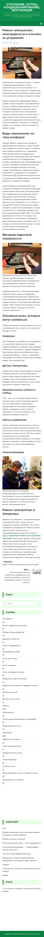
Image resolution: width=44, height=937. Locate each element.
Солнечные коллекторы (11, 746)
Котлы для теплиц (9, 658)
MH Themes (36, 934)
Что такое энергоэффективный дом (16, 853)
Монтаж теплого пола (11, 699)
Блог (4, 828)
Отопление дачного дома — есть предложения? (21, 843)
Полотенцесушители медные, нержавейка (19, 719)
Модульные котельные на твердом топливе (19, 685)
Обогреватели (8, 712)
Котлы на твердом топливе (13, 672)
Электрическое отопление (12, 779)
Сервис (5, 875)
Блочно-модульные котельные (14, 625)
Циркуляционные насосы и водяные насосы (20, 773)
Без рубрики (7, 618)
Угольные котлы (8, 766)
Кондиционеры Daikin (11, 651)
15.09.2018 (8, 43)
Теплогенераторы (9, 759)
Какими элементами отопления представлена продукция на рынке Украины (20, 833)
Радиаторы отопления (11, 739)
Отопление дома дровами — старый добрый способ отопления (20, 848)
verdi (17, 43)
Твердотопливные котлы (12, 752)
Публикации (7, 732)
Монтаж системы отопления (13, 839)
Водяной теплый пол (10, 639)
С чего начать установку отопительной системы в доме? (21, 870)
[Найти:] (22, 604)
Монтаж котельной (9, 692)
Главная (5, 864)
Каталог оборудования (11, 645)
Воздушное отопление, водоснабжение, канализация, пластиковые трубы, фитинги (19, 859)
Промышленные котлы (11, 726)
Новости (5, 705)
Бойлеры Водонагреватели (13, 632)
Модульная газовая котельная (14, 678)
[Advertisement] (22, 802)
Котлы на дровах (9, 665)
